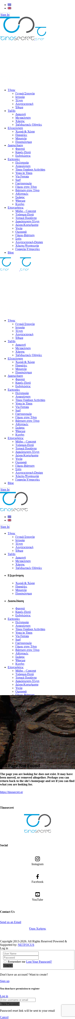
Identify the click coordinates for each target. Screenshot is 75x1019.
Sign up (4, 981)
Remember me (16, 961)
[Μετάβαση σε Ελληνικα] (9, 4)
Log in (4, 996)
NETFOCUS (26, 944)
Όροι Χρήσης (37, 928)
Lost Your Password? (39, 961)
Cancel (4, 1017)
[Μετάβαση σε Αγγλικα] (9, 8)
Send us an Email (10, 922)
